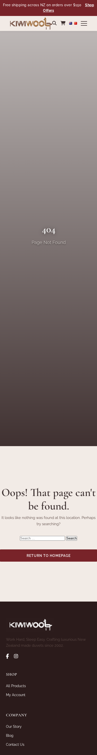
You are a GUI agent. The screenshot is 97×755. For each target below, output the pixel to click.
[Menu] (84, 23)
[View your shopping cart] (62, 23)
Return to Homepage (49, 555)
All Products (16, 686)
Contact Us (15, 744)
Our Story (14, 726)
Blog (9, 735)
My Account (15, 695)
